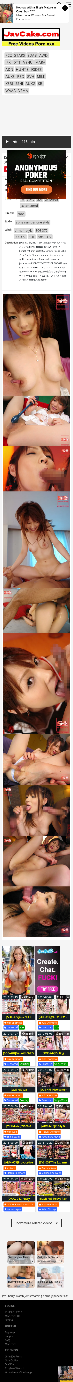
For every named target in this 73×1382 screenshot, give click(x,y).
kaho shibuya (48, 1209)
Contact (11, 1344)
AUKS (10, 76)
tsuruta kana (48, 1168)
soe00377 (45, 237)
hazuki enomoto (50, 1131)
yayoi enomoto (49, 1204)
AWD (43, 55)
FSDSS (36, 69)
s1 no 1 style (24, 230)
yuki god (11, 1131)
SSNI (19, 83)
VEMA (23, 90)
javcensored (29, 205)
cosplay (24, 1100)
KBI (40, 83)
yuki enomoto (14, 1022)
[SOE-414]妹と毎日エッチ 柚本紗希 (53, 1019)
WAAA (10, 90)
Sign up (10, 1332)
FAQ (7, 1340)
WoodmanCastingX (18, 1372)
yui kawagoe (13, 1209)
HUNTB (22, 69)
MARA (40, 62)
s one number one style (32, 222)
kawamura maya (50, 1136)
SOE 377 (41, 230)
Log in (9, 1336)
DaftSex (10, 1364)
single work (60, 1064)
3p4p (30, 199)
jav (23, 199)
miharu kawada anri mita (20, 1204)
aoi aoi (10, 1168)
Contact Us (12, 1316)
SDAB (32, 55)
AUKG (30, 83)
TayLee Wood (14, 1368)
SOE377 (20, 237)
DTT (17, 62)
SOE (32, 237)
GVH (30, 76)
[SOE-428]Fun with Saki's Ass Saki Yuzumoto (18, 1055)
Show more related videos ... (35, 1223)
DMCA (9, 1320)
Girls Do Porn (13, 1356)
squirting (24, 1064)
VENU (28, 62)
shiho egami (13, 1136)
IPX (8, 62)
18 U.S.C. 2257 (13, 1312)
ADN (9, 69)
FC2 (8, 55)
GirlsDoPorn (12, 1360)
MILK (41, 76)
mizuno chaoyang (51, 1173)
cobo (21, 214)
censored (51, 199)
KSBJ (9, 83)
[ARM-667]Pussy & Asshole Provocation (53, 1128)
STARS (19, 55)
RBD (20, 76)
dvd (39, 199)
